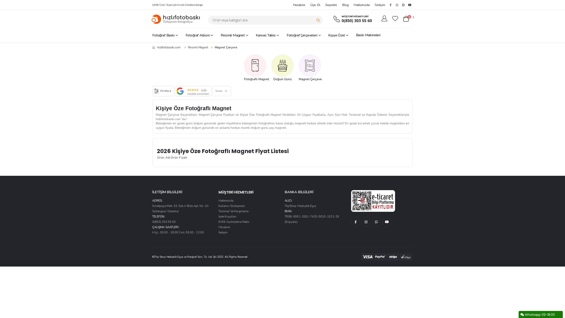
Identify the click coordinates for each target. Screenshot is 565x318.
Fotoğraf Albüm (198, 35)
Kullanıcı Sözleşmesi (231, 206)
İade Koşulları (227, 217)
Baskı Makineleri (368, 35)
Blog (345, 5)
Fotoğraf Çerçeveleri (302, 35)
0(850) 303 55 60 (357, 20)
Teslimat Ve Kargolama (233, 211)
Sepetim (331, 5)
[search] (318, 20)
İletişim (380, 5)
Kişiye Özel (336, 35)
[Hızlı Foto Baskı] (177, 19)
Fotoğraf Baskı (163, 35)
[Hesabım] (384, 19)
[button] (408, 19)
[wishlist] (395, 19)
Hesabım (299, 5)
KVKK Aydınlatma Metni (233, 222)
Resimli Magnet (233, 35)
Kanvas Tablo (266, 35)
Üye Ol (315, 5)
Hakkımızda (362, 5)
